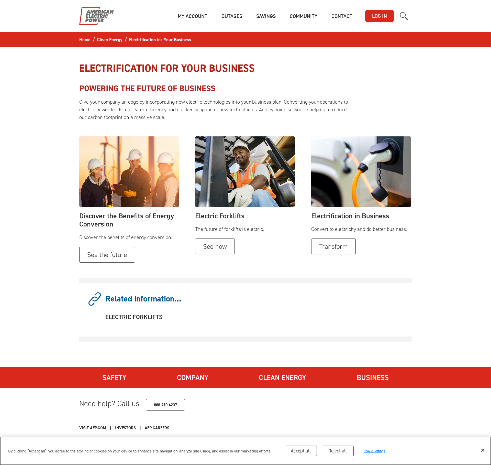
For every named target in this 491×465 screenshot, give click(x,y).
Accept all (301, 451)
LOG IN (379, 16)
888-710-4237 (165, 404)
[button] (192, 16)
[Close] (482, 450)
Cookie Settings (374, 451)
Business (373, 377)
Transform (333, 246)
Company (192, 377)
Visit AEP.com (92, 427)
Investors (125, 427)
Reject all (337, 451)
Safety (114, 377)
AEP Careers (157, 427)
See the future (107, 254)
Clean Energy (282, 377)
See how (215, 246)
